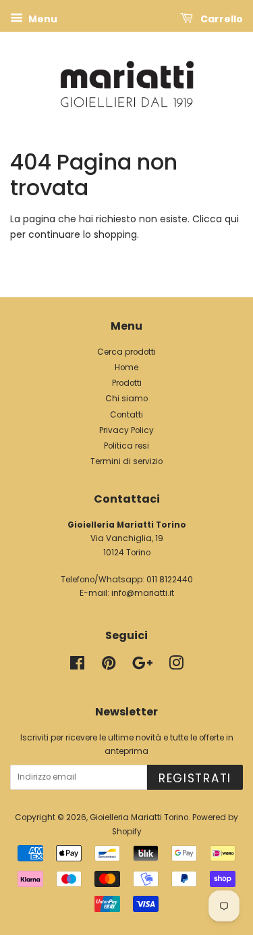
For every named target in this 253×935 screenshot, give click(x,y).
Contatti (126, 414)
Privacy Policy (126, 430)
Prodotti (127, 383)
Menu (41, 19)
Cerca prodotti (126, 352)
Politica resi (126, 445)
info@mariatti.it (142, 593)
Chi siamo (126, 398)
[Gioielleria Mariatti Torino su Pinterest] (108, 666)
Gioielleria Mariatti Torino (139, 817)
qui (232, 219)
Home (126, 367)
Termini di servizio (126, 461)
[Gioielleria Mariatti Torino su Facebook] (77, 666)
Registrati (195, 778)
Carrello (220, 19)
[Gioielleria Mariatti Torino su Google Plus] (142, 666)
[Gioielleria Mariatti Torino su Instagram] (176, 666)
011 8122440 (169, 579)
